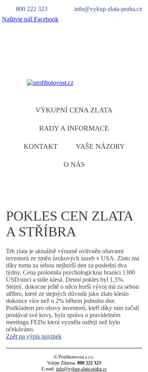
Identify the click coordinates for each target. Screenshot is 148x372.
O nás (74, 164)
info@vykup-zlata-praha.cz (81, 369)
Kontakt (41, 146)
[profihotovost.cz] (50, 82)
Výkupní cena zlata (74, 110)
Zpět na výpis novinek (34, 336)
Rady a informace (74, 128)
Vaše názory (100, 146)
